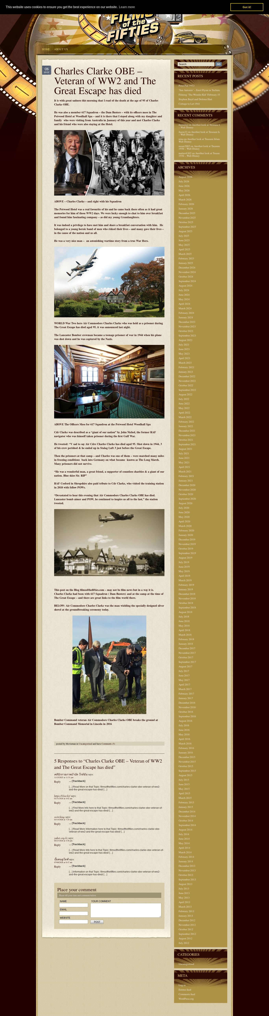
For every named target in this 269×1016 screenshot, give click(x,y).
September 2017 (187, 662)
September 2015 (187, 770)
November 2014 (187, 816)
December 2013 (187, 866)
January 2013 (186, 915)
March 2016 (185, 743)
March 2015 (185, 798)
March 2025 (185, 254)
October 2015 (186, 766)
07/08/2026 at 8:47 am (63, 862)
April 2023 (184, 358)
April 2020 (184, 521)
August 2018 (185, 612)
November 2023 (187, 326)
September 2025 (187, 226)
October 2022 (186, 385)
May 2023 (184, 353)
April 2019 (184, 575)
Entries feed (185, 989)
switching (59, 817)
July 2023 (184, 344)
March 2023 (185, 362)
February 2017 (186, 693)
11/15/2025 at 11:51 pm (63, 777)
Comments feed (187, 994)
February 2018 (186, 639)
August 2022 (185, 394)
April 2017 (184, 684)
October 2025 (186, 222)
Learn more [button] (127, 7)
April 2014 (184, 847)
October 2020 (186, 494)
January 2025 (186, 263)
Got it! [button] (247, 7)
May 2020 (184, 517)
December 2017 (187, 648)
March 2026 (185, 199)
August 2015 (185, 775)
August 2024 (185, 285)
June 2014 (184, 838)
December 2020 (187, 485)
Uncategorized (85, 743)
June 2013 (184, 893)
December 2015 (187, 757)
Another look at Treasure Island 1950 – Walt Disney (205, 126)
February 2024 (186, 313)
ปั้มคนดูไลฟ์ (61, 859)
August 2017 (185, 666)
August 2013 (185, 884)
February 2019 (186, 585)
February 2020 (186, 530)
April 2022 (184, 412)
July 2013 (184, 888)
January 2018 (186, 643)
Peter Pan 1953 (187, 85)
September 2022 (187, 390)
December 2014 (187, 811)
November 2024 (187, 272)
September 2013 (187, 879)
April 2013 (184, 902)
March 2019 (185, 580)
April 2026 (184, 195)
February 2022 (186, 421)
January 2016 (186, 752)
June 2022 (184, 403)
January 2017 (186, 698)
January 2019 (186, 589)
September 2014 (187, 825)
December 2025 (187, 213)
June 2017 (184, 675)
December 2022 (187, 376)
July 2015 (184, 779)
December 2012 (187, 920)
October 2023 (186, 331)
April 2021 (184, 467)
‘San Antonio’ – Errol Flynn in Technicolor (201, 90)
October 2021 (186, 439)
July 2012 (184, 943)
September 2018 (187, 607)
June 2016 (184, 730)
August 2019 (185, 557)
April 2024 (184, 303)
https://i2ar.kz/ (62, 796)
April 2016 (184, 739)
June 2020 (184, 512)
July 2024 (184, 290)
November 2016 (187, 707)
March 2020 (185, 526)
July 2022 (184, 399)
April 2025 (184, 249)
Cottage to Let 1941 (189, 103)
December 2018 (187, 594)
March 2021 (185, 471)
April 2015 (184, 793)
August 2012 (185, 938)
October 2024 (186, 276)
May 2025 (184, 245)
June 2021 (184, 458)
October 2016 (186, 711)
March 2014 (185, 852)
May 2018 (184, 625)
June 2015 (184, 784)
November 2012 (187, 925)
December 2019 (187, 539)
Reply (57, 781)
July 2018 (184, 616)
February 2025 (186, 258)
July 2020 (184, 507)
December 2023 (187, 322)
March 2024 (185, 308)
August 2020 (185, 503)
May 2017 (184, 680)
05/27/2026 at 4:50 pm (63, 840)
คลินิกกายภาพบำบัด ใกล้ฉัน (70, 774)
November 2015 (187, 761)
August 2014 (185, 829)
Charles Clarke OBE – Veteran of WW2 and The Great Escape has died (105, 80)
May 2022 (184, 408)
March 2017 (185, 689)
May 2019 (184, 571)
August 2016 (185, 721)
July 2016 (184, 725)
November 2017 (187, 653)
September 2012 (187, 934)
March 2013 (185, 906)
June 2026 (184, 186)
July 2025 (184, 235)
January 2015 (186, 807)
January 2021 (186, 480)
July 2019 (184, 562)
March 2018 (185, 634)
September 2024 (187, 281)
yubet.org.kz (61, 838)
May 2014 (184, 843)
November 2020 (187, 489)
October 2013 (186, 875)
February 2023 (186, 367)
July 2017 (184, 671)
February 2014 (186, 857)
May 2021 (184, 462)
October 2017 (186, 657)
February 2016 (186, 748)
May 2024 (184, 299)
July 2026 (184, 181)
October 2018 (186, 603)
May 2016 (184, 734)
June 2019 (184, 566)
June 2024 (184, 294)
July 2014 (184, 834)
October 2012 (186, 929)
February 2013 (186, 911)
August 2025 (185, 231)
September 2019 (187, 553)
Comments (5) (108, 743)
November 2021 (187, 435)
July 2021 (184, 453)
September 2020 (187, 498)
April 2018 (184, 630)
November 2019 (187, 544)
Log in (182, 985)
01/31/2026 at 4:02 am (63, 798)
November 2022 (187, 381)
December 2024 (187, 267)
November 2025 (187, 217)
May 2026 (184, 190)
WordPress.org (186, 998)
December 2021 (187, 430)
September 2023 (187, 335)
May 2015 (184, 789)
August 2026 (185, 177)
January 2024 (186, 317)
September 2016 (187, 716)
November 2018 (187, 598)
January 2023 (186, 371)
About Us (61, 49)
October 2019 (186, 548)
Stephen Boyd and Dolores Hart (195, 99)
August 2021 (185, 449)
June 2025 (184, 240)
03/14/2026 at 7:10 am (63, 819)
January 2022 (186, 426)
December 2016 (187, 702)
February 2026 (186, 204)
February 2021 (186, 476)
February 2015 (186, 802)
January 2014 (186, 861)
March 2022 (185, 417)
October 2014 (186, 820)
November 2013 (187, 870)
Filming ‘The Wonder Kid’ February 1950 (201, 94)
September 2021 (187, 444)
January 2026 (186, 208)
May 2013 (184, 897)
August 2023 (185, 340)
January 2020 (186, 535)
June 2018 (184, 621)
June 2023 (184, 349)
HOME (46, 49)
